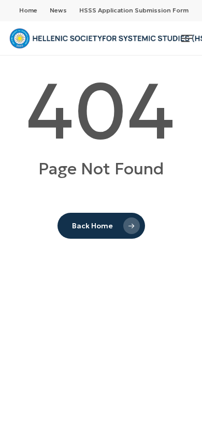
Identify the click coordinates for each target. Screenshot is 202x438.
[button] (187, 38)
